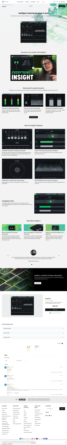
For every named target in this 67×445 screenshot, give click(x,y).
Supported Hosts (7, 337)
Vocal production (38, 423)
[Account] (62, 2)
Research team (4, 414)
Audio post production (38, 413)
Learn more (37, 283)
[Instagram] (48, 415)
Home (3, 4)
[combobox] (9, 360)
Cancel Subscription (5, 432)
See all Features (33, 117)
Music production (38, 419)
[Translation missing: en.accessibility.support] (60, 2)
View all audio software (28, 432)
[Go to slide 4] (35, 264)
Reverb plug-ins (26, 430)
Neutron (25, 413)
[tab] (5, 355)
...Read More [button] (16, 392)
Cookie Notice (4, 421)
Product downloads (16, 414)
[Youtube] (49, 415)
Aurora (25, 419)
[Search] (58, 2)
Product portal (15, 416)
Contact (3, 410)
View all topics (37, 425)
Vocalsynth (26, 417)
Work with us (4, 412)
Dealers (14, 421)
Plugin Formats (6, 332)
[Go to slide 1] (31, 264)
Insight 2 (4, 6)
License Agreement (5, 426)
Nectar (25, 415)
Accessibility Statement (6, 428)
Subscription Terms (5, 430)
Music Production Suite (28, 425)
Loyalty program (16, 418)
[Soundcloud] (51, 415)
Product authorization (16, 408)
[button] (9, 372)
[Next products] (59, 256)
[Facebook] (46, 415)
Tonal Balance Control (27, 423)
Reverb (36, 421)
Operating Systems (7, 328)
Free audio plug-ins (16, 412)
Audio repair (37, 415)
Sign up (62, 408)
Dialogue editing (37, 417)
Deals (14, 419)
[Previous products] (8, 256)
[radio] (38, 346)
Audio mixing (37, 411)
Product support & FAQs (17, 423)
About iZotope (4, 408)
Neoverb (25, 421)
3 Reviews (51, 300)
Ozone (25, 411)
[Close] (65, 442)
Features (30, 6)
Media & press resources (6, 416)
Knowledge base (16, 410)
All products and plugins (8, 4)
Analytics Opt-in (4, 434)
